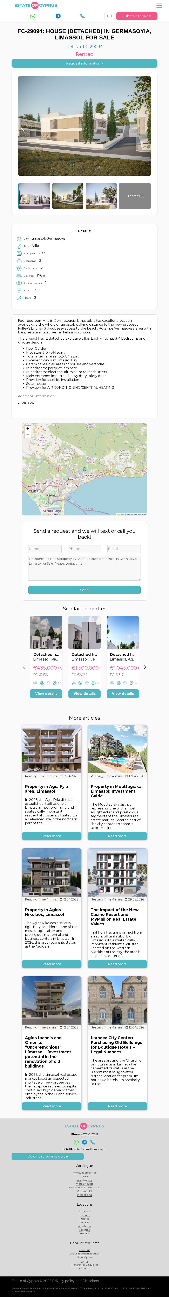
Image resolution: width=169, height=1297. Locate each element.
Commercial (84, 1191)
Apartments (84, 1180)
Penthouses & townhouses (84, 1187)
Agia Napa (84, 1226)
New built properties (84, 1172)
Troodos (84, 1233)
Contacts (84, 1268)
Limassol (84, 1211)
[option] (46, 660)
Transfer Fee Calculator (84, 1264)
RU (109, 16)
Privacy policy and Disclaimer (76, 1281)
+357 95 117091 (89, 1134)
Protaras (84, 1229)
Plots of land (84, 1194)
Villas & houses (84, 1183)
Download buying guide (48, 1156)
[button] (28, 429)
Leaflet (121, 514)
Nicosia (84, 1222)
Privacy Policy (140, 1288)
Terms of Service (20, 1291)
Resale (84, 1176)
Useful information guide (84, 1253)
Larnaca (84, 1214)
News (84, 1260)
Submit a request (136, 16)
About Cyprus (84, 1257)
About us (84, 1249)
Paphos (84, 1218)
